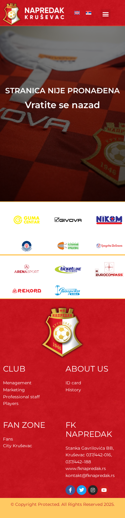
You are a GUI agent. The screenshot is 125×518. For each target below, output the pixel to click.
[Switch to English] (77, 13)
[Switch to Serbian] (88, 13)
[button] (106, 14)
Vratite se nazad (62, 105)
